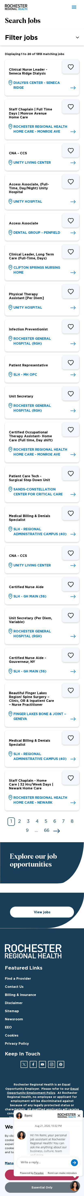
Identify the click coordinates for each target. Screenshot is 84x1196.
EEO (8, 1027)
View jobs (42, 912)
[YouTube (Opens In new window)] (42, 1064)
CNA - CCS (18, 153)
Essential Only (42, 1187)
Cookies (11, 1035)
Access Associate (23, 223)
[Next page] (57, 831)
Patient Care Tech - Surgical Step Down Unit (29, 478)
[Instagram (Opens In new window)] (51, 1064)
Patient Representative (28, 365)
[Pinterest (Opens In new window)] (60, 1064)
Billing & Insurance (20, 995)
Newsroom (14, 1019)
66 (46, 830)
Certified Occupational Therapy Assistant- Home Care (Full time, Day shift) (31, 436)
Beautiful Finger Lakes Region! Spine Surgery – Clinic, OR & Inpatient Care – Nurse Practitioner (31, 699)
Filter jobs (21, 37)
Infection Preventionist (28, 329)
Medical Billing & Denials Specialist (29, 518)
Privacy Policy (17, 1043)
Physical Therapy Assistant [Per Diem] (26, 296)
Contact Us (14, 986)
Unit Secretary (21, 396)
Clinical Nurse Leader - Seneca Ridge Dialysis (28, 71)
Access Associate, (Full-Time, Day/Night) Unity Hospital (29, 188)
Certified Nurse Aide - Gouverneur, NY (27, 659)
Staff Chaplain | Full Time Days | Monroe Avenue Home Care (30, 113)
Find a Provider (18, 978)
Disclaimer (14, 1003)
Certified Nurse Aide (26, 587)
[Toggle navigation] (74, 7)
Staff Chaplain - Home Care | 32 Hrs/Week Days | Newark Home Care (31, 784)
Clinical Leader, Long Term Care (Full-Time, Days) (31, 256)
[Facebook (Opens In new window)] (33, 1064)
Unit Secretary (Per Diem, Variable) (30, 620)
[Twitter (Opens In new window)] (24, 1064)
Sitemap (12, 1011)
